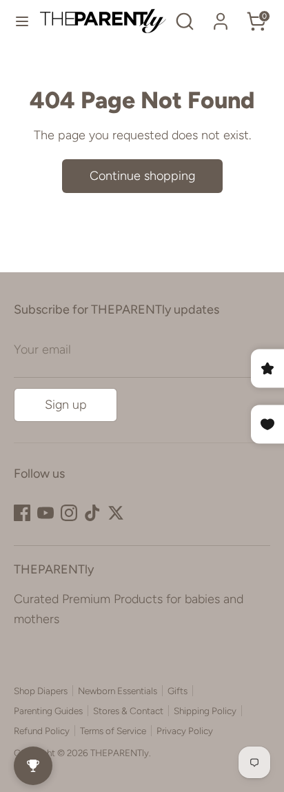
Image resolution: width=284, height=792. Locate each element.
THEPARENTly (119, 752)
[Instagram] (69, 513)
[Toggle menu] (20, 21)
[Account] (220, 17)
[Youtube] (45, 513)
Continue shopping (142, 175)
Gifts (177, 690)
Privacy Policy (184, 730)
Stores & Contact (128, 710)
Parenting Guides (48, 710)
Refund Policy (42, 730)
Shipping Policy (205, 710)
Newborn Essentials (117, 690)
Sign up (66, 404)
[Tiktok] (92, 513)
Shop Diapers (41, 690)
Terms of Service (113, 730)
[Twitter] (116, 513)
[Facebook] (22, 513)
